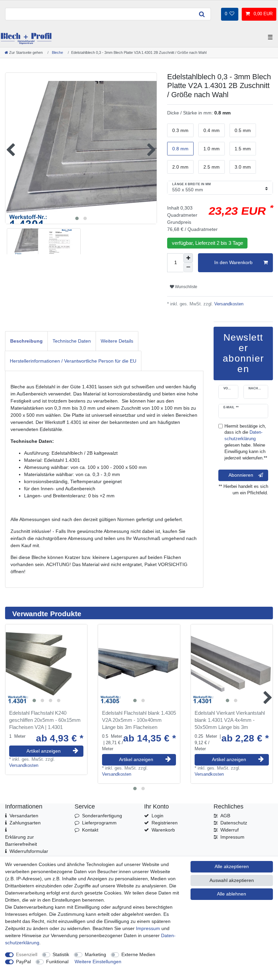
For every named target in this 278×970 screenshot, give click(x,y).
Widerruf (229, 830)
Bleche (57, 52)
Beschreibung (26, 341)
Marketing (95, 954)
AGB (225, 815)
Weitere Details (117, 341)
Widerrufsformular (28, 851)
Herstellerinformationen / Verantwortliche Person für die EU (73, 361)
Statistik (61, 954)
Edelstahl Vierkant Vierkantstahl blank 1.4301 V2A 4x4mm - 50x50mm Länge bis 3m (230, 720)
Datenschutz (233, 822)
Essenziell (26, 954)
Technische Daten (72, 341)
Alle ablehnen (231, 894)
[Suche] (202, 14)
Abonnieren (241, 475)
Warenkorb (163, 830)
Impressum (232, 837)
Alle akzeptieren (232, 866)
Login (157, 815)
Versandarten (23, 815)
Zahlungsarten (25, 822)
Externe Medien (138, 954)
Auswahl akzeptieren (232, 880)
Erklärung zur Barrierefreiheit (21, 840)
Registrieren (165, 822)
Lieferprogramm (99, 822)
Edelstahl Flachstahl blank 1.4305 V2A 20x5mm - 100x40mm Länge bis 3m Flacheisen (139, 720)
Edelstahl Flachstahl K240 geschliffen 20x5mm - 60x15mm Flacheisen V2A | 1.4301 (45, 720)
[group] (46, 665)
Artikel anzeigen (43, 751)
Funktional (57, 961)
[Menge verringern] (188, 267)
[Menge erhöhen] (188, 258)
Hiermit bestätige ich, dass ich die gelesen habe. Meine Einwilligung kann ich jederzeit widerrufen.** (245, 442)
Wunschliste (185, 286)
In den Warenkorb (233, 262)
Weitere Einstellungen (98, 961)
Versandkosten (228, 304)
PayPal (23, 961)
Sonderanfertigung (102, 815)
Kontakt (90, 830)
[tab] (26, 341)
